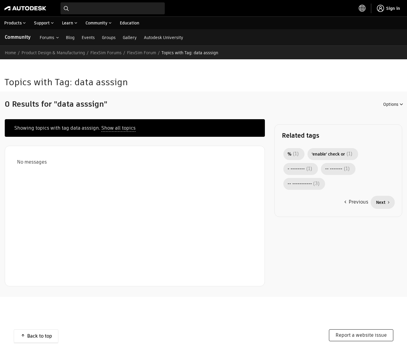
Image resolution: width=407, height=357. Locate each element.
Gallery (130, 38)
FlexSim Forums (106, 53)
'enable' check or (328, 154)
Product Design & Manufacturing (53, 53)
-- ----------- (300, 184)
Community (18, 37)
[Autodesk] (25, 8)
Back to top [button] (39, 336)
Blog (70, 38)
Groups (109, 38)
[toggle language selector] (362, 8)
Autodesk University (163, 38)
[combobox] (112, 8)
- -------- (296, 169)
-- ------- (333, 169)
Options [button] (390, 104)
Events (88, 38)
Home (10, 53)
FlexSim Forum (141, 53)
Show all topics (118, 128)
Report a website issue (361, 335)
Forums (47, 38)
